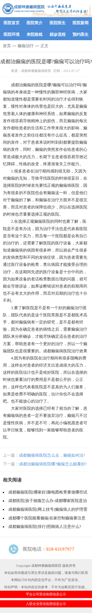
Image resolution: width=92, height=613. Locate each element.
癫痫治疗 (26, 46)
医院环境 (12, 34)
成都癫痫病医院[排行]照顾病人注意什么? (44, 526)
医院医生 (58, 23)
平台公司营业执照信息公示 (46, 594)
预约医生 (81, 34)
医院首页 (12, 23)
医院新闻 (81, 23)
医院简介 (35, 23)
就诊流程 (58, 34)
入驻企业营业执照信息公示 (46, 604)
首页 (7, 46)
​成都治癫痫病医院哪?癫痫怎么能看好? (53, 464)
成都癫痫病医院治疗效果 (65, 351)
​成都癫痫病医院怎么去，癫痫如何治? (52, 455)
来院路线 (35, 34)
